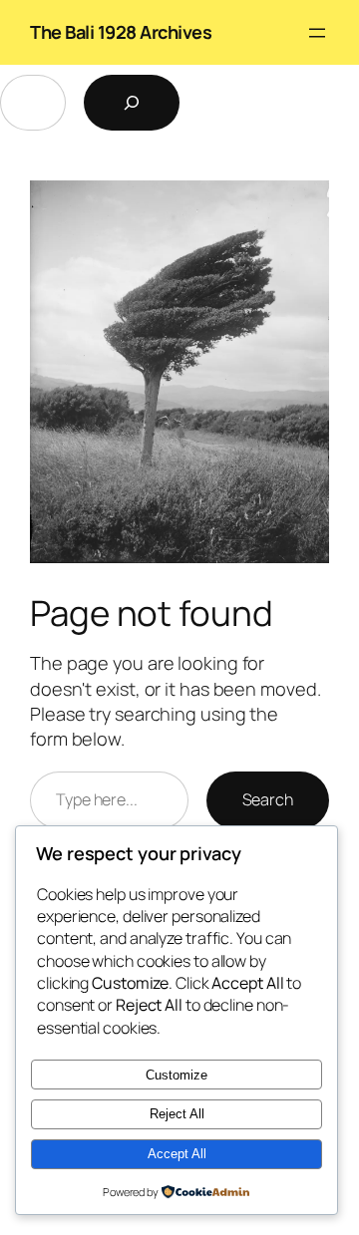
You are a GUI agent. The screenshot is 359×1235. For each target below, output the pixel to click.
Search (267, 799)
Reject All (177, 1113)
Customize (176, 1075)
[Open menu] (317, 33)
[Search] (132, 103)
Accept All (177, 1153)
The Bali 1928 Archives (120, 32)
